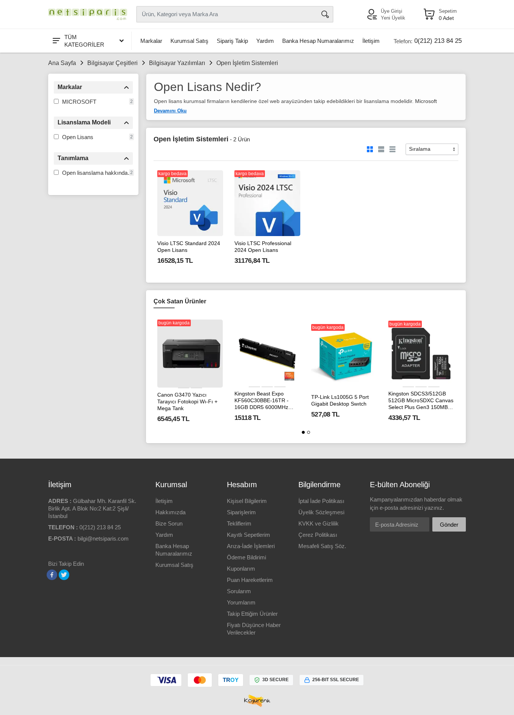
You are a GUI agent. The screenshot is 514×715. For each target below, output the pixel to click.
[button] (303, 432)
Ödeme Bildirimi (246, 557)
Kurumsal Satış (189, 41)
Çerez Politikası (317, 535)
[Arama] (325, 14)
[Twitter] (64, 575)
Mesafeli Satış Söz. (322, 546)
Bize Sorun (168, 523)
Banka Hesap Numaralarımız (318, 41)
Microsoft (426, 101)
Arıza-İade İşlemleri (251, 546)
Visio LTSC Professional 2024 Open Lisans (262, 246)
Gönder (449, 524)
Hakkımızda (170, 512)
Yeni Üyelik (393, 18)
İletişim (371, 41)
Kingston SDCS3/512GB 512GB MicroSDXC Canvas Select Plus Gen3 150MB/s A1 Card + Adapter (420, 401)
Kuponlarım (241, 568)
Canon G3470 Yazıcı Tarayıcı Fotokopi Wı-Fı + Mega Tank (187, 401)
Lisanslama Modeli (84, 122)
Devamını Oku (170, 111)
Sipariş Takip (232, 41)
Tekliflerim (239, 523)
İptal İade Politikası (321, 501)
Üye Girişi (391, 11)
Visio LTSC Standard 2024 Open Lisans (188, 246)
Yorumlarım (241, 602)
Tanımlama (73, 158)
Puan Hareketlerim (250, 580)
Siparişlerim (241, 512)
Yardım (265, 41)
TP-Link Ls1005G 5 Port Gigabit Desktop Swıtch (340, 400)
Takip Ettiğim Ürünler (252, 613)
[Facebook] (52, 575)
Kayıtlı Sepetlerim (248, 535)
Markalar (151, 41)
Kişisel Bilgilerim (247, 501)
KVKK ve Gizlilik (318, 523)
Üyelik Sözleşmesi (321, 512)
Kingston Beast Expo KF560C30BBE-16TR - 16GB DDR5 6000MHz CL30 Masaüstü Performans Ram (261, 401)
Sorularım (239, 591)
